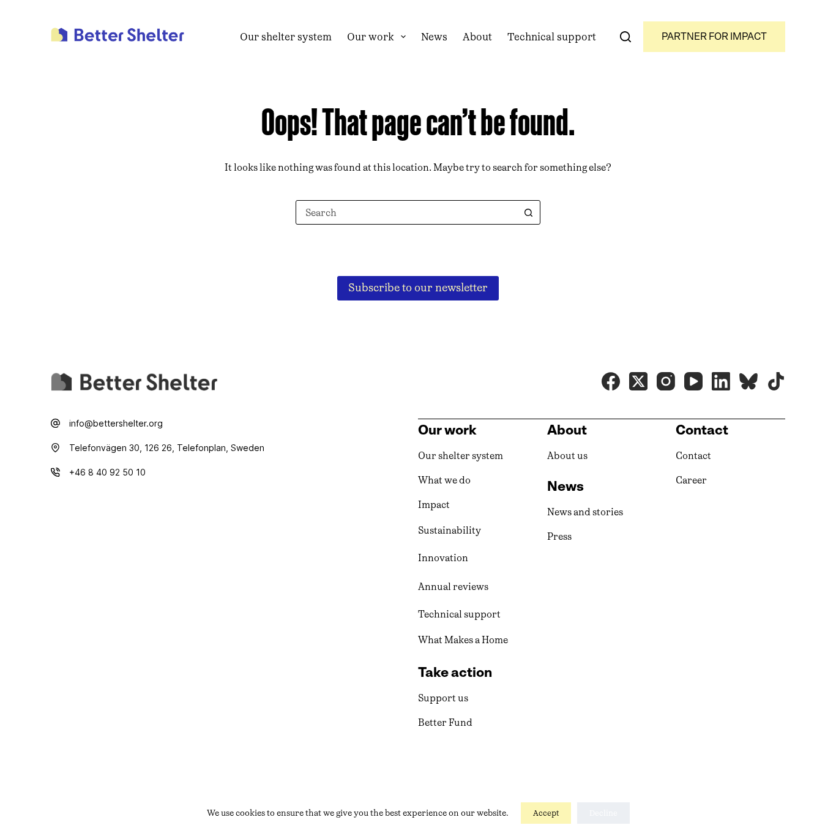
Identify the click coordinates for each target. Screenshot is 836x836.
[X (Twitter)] (638, 381)
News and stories (585, 512)
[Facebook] (611, 381)
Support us (443, 698)
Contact (693, 455)
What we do (444, 480)
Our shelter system (286, 37)
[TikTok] (776, 381)
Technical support (551, 37)
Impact (434, 504)
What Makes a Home (463, 640)
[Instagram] (666, 381)
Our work (370, 37)
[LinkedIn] (721, 381)
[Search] (625, 36)
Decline (603, 813)
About (477, 37)
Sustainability (449, 530)
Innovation (443, 558)
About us (567, 455)
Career (691, 480)
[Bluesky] (748, 381)
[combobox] (406, 212)
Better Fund (445, 722)
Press (559, 536)
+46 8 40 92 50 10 (107, 472)
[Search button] (528, 212)
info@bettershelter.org (116, 423)
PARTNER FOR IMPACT (714, 36)
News (434, 37)
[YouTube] (693, 381)
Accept (546, 813)
